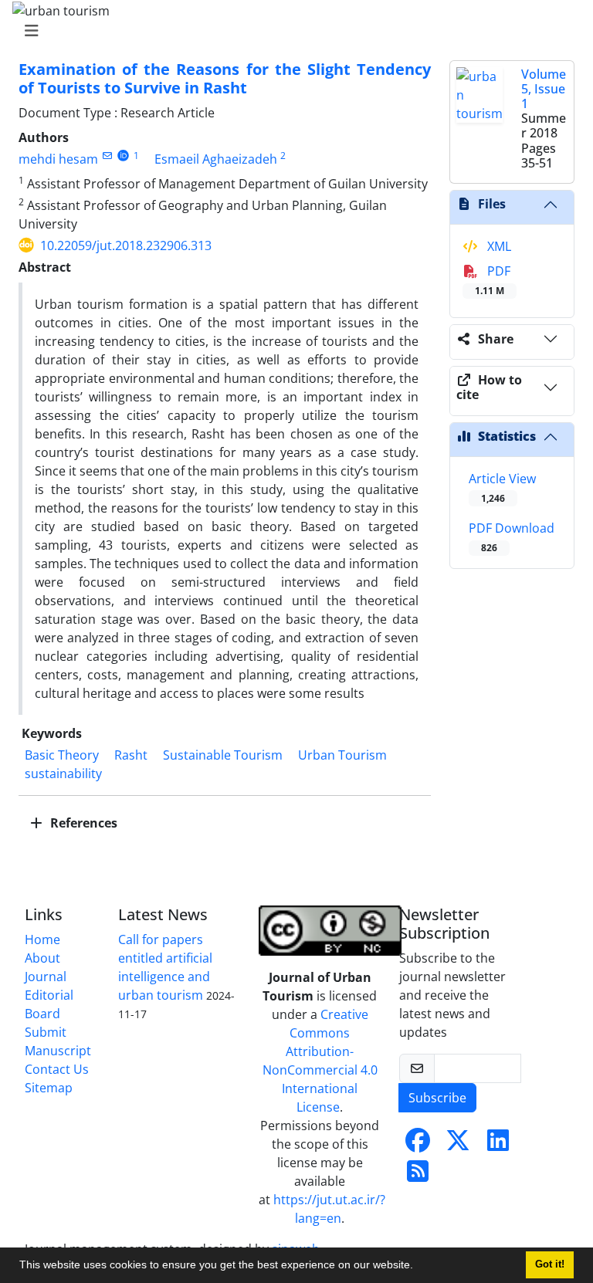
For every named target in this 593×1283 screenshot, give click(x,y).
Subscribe (437, 1097)
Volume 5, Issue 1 (543, 89)
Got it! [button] (549, 1264)
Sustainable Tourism (223, 754)
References (82, 822)
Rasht (130, 754)
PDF (492, 279)
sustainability (63, 773)
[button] (418, 1266)
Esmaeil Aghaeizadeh (215, 159)
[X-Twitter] (457, 1144)
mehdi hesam (58, 159)
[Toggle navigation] (291, 31)
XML (497, 246)
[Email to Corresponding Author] (107, 155)
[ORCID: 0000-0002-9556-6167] (123, 155)
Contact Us (57, 1069)
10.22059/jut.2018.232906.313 (126, 245)
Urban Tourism (342, 754)
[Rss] (417, 1175)
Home (42, 939)
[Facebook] (417, 1144)
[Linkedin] (498, 1144)
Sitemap (49, 1087)
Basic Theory (62, 754)
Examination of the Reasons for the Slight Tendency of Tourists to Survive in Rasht (225, 78)
